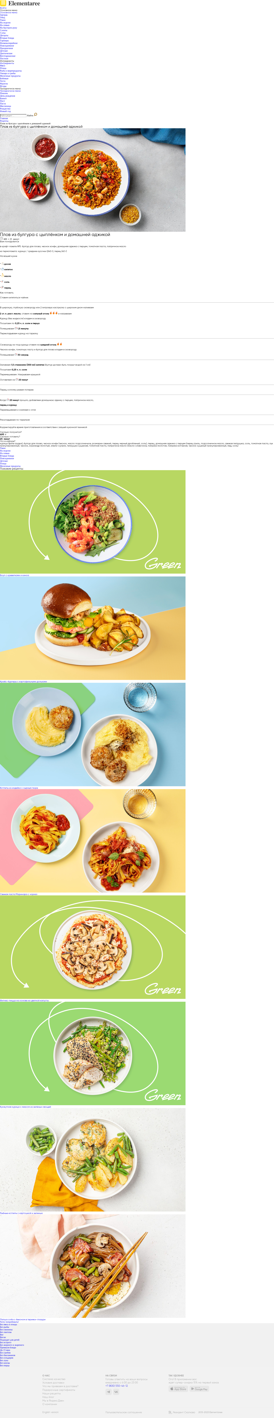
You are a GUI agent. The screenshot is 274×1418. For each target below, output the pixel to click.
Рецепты (4, 121)
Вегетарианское (7, 56)
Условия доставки (53, 1382)
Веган (3, 1337)
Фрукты (4, 83)
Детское (4, 51)
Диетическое (6, 53)
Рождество (5, 108)
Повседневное (7, 45)
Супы (3, 33)
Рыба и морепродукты (11, 71)
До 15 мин (5, 1350)
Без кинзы (5, 1363)
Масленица (5, 106)
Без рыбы (4, 1327)
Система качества (53, 1379)
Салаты (3, 30)
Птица (3, 68)
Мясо (2, 65)
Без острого (5, 1342)
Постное (4, 58)
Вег (2, 1334)
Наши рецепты (51, 1393)
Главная (4, 118)
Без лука (4, 1360)
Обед (2, 17)
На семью (4, 25)
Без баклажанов (7, 1355)
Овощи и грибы (8, 73)
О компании (49, 1404)
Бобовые (4, 78)
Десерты (4, 35)
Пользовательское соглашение (123, 1412)
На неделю (5, 22)
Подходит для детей (9, 1340)
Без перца (4, 1365)
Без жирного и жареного (12, 1345)
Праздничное (6, 48)
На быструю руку (8, 28)
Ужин (3, 20)
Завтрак (4, 15)
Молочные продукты (10, 76)
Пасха (3, 103)
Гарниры (4, 40)
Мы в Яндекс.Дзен (53, 1400)
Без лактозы (6, 1332)
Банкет (3, 98)
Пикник (4, 93)
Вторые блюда (7, 38)
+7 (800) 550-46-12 (116, 1385)
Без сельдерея (6, 1358)
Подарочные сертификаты (58, 1389)
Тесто (2, 81)
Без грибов (5, 1352)
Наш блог (48, 1397)
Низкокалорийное (9, 43)
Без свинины (6, 1329)
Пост (2, 101)
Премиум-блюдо (8, 1347)
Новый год (5, 111)
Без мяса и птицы (8, 1324)
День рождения (7, 96)
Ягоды (3, 86)
